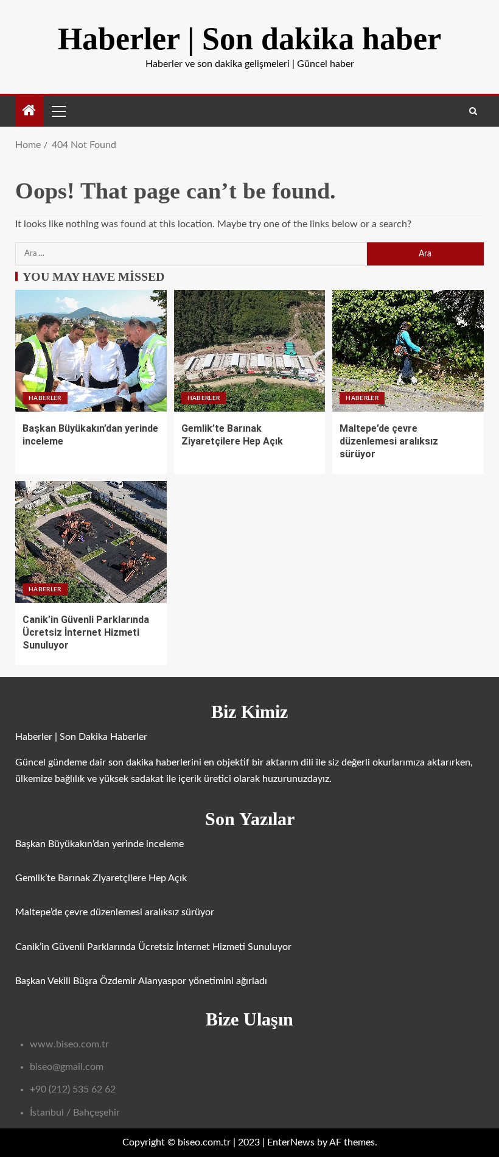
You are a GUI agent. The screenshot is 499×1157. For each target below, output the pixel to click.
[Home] (29, 112)
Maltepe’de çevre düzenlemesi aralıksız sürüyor (389, 441)
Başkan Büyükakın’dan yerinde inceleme (99, 844)
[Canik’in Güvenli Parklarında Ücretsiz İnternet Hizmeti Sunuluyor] (91, 542)
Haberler (45, 398)
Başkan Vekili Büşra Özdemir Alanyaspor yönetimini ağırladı (141, 981)
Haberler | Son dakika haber (249, 38)
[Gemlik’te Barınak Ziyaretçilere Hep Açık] (250, 351)
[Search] (473, 111)
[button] (58, 111)
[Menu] (58, 111)
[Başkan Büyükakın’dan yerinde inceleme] (91, 351)
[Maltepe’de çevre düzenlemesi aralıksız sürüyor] (408, 351)
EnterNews (291, 1142)
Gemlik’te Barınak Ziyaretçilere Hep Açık (101, 878)
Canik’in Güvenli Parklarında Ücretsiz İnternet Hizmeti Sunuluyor (86, 633)
